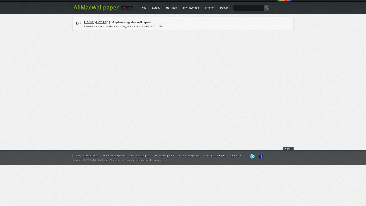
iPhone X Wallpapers (139, 155)
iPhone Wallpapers (164, 155)
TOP (289, 148)
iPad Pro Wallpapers (215, 155)
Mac (125, 8)
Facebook (261, 156)
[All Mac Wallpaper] (96, 10)
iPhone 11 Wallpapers (114, 155)
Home (89, 22)
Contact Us (236, 155)
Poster (224, 7)
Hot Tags (171, 7)
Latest (156, 7)
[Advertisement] (183, 58)
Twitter (252, 156)
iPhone (209, 7)
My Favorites (191, 7)
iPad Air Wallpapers (189, 155)
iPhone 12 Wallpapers (86, 155)
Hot (143, 7)
